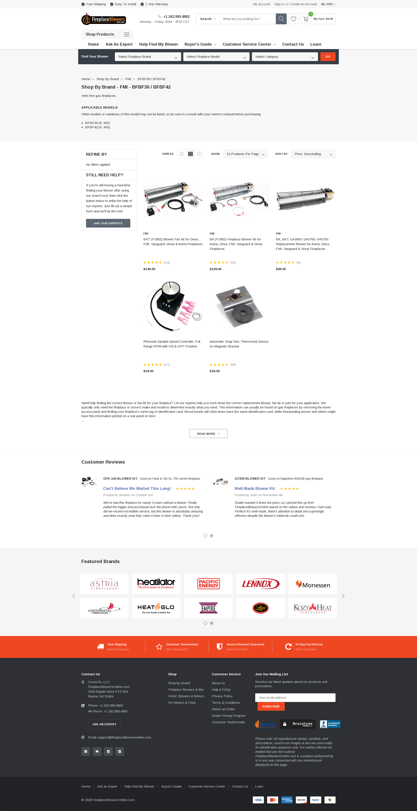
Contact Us (240, 786)
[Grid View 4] (199, 154)
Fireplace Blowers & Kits (186, 689)
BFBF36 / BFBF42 (151, 79)
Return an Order (223, 709)
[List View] (181, 154)
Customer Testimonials (228, 722)
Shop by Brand (108, 79)
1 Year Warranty (156, 4)
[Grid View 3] (190, 154)
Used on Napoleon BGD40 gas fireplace (295, 478)
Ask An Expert (105, 724)
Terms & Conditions (226, 702)
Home (85, 79)
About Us (218, 683)
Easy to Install (125, 4)
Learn (259, 786)
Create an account (303, 4)
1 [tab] (205, 535)
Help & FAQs (221, 689)
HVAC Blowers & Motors (186, 696)
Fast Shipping (96, 4)
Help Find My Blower (139, 786)
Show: (215, 153)
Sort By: (281, 153)
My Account (261, 4)
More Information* (118, 649)
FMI (128, 79)
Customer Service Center (247, 44)
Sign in (280, 4)
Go (328, 56)
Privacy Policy (222, 696)
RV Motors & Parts (182, 702)
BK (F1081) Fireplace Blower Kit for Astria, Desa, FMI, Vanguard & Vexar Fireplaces (236, 244)
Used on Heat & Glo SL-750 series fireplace (170, 478)
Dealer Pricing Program (229, 715)
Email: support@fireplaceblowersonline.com (119, 737)
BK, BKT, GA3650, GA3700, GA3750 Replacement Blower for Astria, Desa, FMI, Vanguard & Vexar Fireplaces (303, 244)
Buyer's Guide (198, 44)
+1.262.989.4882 (176, 16)
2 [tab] (211, 535)
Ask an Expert (107, 786)
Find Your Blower (94, 56)
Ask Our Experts (108, 223)
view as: (168, 153)
